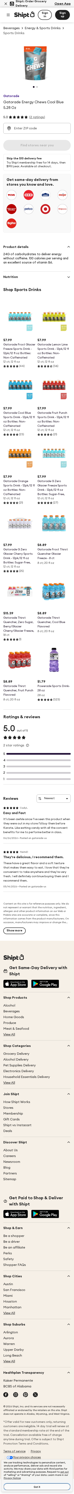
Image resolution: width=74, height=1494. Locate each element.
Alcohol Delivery (16, 1059)
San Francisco (14, 1290)
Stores (8, 1107)
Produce (9, 1023)
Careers (9, 1156)
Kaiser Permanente (18, 1380)
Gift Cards (11, 1119)
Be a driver (11, 1241)
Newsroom (11, 1161)
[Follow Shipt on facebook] (5, 1395)
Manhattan (12, 1307)
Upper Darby (13, 1349)
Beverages (11, 1011)
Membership (13, 1113)
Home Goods (13, 1017)
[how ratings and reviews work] (27, 745)
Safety (8, 1259)
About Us (10, 1150)
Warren (9, 1344)
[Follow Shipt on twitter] (35, 1395)
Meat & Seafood (16, 1028)
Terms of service (14, 1451)
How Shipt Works (16, 1102)
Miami (8, 1295)
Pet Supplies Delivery (19, 1065)
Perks (7, 1253)
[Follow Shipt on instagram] (15, 1395)
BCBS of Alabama (17, 1386)
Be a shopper (13, 1236)
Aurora (8, 1338)
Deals (7, 1131)
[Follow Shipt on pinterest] (25, 1395)
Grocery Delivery (16, 1053)
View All (9, 1034)
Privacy (36, 1451)
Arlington (10, 1332)
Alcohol (9, 1005)
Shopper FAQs (14, 1265)
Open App (62, 3)
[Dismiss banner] (5, 3)
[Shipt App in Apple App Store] (15, 984)
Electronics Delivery (18, 1071)
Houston (10, 1301)
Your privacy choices (27, 1457)
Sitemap (9, 1179)
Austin (8, 1284)
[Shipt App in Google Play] (45, 984)
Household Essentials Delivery (26, 1077)
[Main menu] (8, 15)
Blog (6, 1167)
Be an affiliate (14, 1247)
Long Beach (12, 1355)
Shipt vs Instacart (17, 1125)
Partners (10, 1173)
